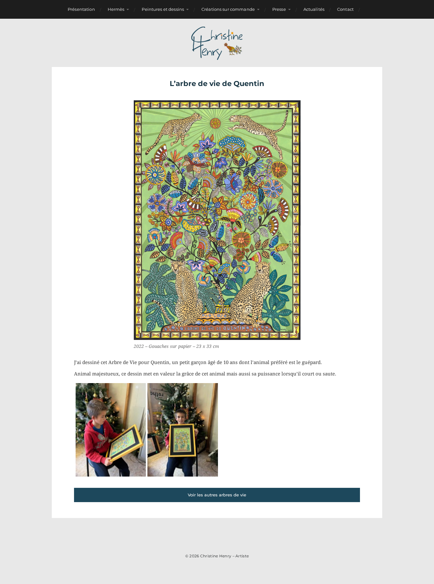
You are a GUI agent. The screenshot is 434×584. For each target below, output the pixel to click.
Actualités (313, 9)
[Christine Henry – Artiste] (217, 42)
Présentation (81, 9)
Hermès (116, 9)
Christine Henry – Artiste (224, 556)
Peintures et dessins (163, 9)
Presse (279, 9)
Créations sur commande (228, 9)
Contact (345, 9)
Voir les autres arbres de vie (217, 494)
